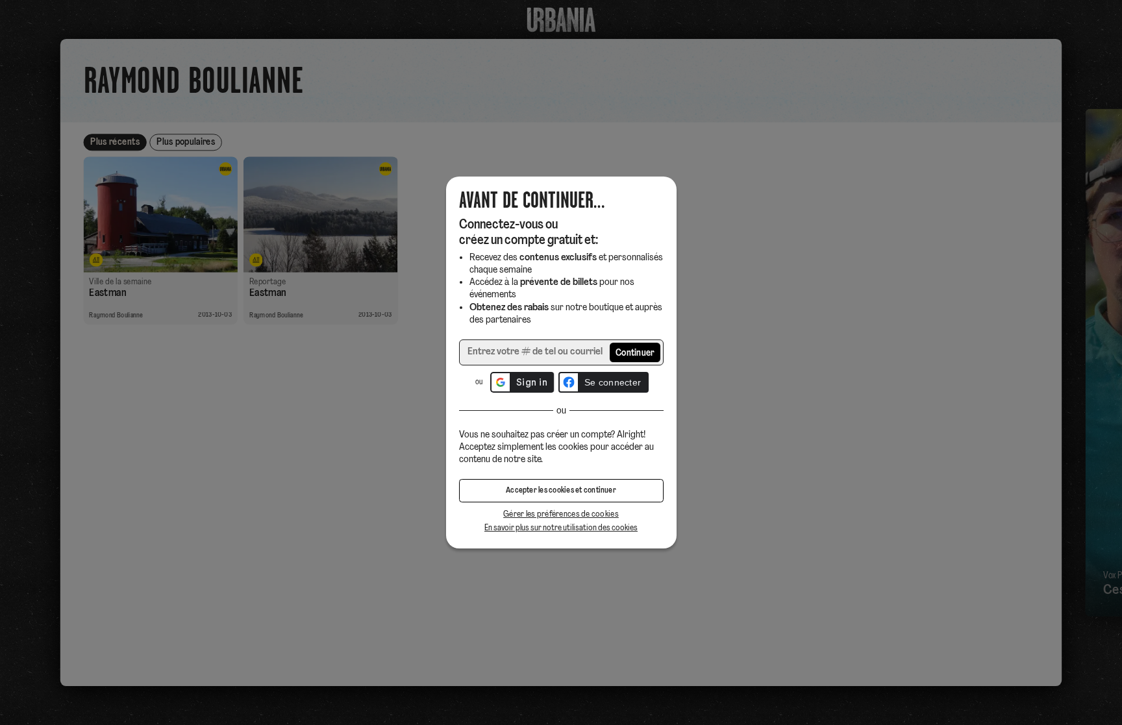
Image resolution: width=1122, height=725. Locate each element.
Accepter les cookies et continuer (561, 491)
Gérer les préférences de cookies (561, 514)
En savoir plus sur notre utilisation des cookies (561, 528)
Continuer (635, 353)
